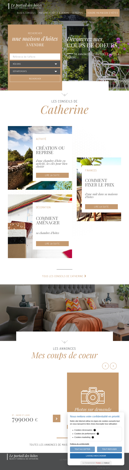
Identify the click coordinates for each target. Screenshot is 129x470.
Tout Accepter (82, 449)
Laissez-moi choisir (96, 456)
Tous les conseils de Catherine (63, 276)
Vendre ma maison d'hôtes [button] (102, 12)
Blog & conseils (26, 12)
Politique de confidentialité (79, 444)
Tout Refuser (109, 449)
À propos (78, 12)
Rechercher (35, 78)
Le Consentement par (96, 463)
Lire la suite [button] (52, 175)
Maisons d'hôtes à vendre (54, 12)
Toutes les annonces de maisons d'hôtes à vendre (63, 444)
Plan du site (103, 468)
